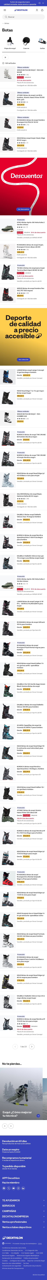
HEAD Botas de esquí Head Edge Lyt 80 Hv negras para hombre (31, 976)
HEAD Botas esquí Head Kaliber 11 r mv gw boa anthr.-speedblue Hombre (30, 665)
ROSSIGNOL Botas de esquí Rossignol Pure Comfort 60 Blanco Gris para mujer (30, 959)
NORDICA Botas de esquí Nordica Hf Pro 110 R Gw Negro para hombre (31, 832)
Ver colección (23, 359)
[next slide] (11, 1126)
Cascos (26, 48)
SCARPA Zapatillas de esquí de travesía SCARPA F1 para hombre (30, 726)
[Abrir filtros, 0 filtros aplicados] (5, 57)
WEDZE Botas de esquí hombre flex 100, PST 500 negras (31, 289)
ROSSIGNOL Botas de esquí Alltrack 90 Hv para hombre (31, 623)
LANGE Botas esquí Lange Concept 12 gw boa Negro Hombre (30, 371)
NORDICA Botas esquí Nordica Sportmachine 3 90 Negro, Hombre (30, 768)
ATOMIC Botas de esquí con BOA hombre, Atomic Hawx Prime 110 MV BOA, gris (31, 97)
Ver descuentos (23, 209)
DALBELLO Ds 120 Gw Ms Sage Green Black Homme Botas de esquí (31, 685)
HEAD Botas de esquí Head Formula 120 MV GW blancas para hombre (31, 935)
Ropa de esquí (10, 48)
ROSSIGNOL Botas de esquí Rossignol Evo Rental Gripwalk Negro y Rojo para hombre (29, 877)
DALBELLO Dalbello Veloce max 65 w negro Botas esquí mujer (31, 997)
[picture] (8, 74)
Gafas (42, 48)
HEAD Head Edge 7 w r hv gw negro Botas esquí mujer (30, 392)
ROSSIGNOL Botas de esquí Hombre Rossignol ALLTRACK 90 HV (31, 121)
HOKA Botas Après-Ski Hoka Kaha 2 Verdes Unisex (31, 223)
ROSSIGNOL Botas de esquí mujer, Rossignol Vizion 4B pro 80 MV (30, 246)
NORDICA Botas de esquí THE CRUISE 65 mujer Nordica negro (31, 456)
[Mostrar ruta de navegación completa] (3, 23)
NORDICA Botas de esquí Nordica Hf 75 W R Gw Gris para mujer (31, 1020)
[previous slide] (4, 1126)
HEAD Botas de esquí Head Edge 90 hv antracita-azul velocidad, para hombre (31, 748)
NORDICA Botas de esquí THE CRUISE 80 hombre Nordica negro (31, 436)
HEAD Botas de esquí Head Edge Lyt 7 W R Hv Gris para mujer (31, 894)
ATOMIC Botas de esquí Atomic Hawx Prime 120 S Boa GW (29, 811)
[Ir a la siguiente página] (31, 1046)
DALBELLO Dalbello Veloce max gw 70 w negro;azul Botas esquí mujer (30, 557)
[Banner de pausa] (39, 3)
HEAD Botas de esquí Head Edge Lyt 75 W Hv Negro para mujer (31, 852)
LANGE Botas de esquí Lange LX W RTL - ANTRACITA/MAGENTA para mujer (30, 604)
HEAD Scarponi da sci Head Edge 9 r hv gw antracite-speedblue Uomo (31, 914)
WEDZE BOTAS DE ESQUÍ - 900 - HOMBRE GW (29, 415)
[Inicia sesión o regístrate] (37, 10)
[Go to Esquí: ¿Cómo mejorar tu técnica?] (38, 1115)
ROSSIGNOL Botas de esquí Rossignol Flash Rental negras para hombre (31, 647)
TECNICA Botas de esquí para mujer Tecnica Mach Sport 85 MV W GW (31, 269)
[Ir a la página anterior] (15, 1046)
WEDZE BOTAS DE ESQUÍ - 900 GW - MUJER (30, 71)
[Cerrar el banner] (43, 3)
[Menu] (4, 10)
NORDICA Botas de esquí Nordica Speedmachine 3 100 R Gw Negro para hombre (30, 537)
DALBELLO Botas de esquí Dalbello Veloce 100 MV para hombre (30, 706)
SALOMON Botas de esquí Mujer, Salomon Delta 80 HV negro (29, 495)
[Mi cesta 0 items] (42, 10)
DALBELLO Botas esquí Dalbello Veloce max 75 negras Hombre (29, 516)
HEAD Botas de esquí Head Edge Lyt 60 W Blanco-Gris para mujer (31, 474)
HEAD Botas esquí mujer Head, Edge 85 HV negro (31, 139)
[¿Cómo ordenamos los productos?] (3, 63)
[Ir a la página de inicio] (20, 10)
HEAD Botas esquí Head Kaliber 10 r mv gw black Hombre (30, 788)
